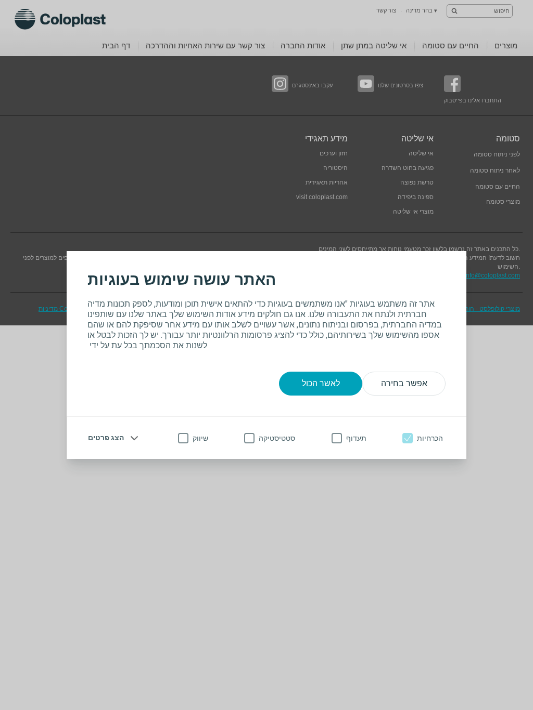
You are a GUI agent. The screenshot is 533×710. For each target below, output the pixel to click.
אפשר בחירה (404, 383)
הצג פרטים (106, 437)
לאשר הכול (321, 383)
